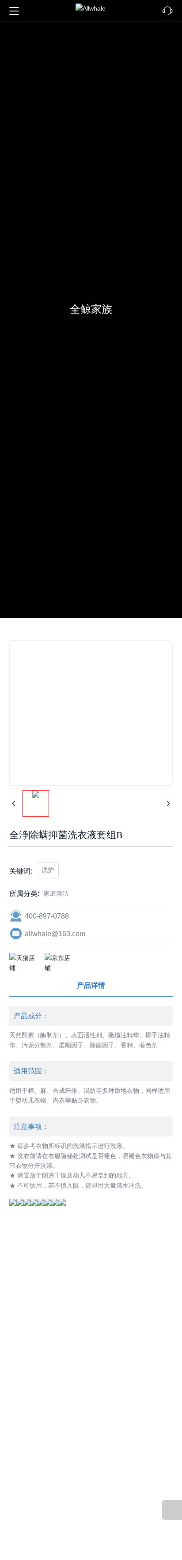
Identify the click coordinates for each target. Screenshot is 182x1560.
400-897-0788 (47, 922)
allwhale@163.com (55, 939)
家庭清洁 (56, 899)
